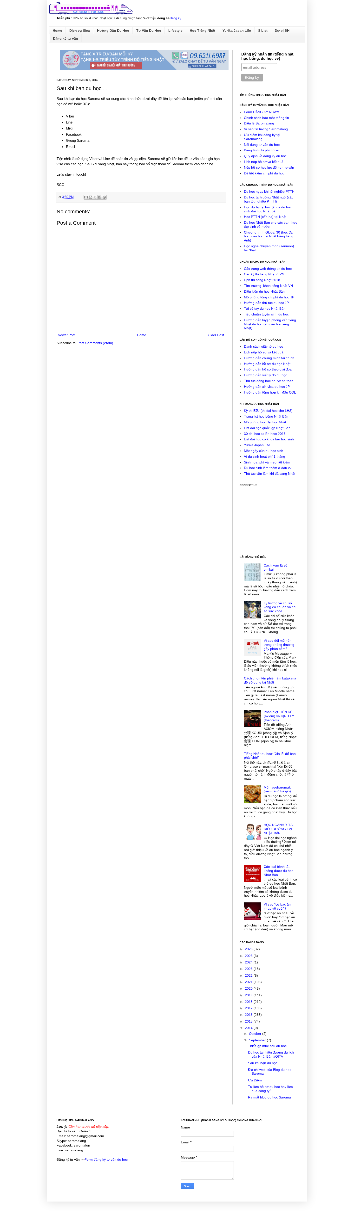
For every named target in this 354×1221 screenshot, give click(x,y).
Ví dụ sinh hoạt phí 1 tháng (264, 456)
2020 (249, 988)
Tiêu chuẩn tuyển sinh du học (266, 314)
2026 (249, 949)
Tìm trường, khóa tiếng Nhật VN (268, 286)
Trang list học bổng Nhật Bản (266, 416)
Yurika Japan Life (237, 30)
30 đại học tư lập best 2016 (265, 434)
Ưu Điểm (255, 1080)
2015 (249, 1021)
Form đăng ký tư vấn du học (106, 1159)
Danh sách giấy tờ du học (263, 346)
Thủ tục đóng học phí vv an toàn (268, 381)
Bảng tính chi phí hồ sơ (261, 150)
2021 (249, 982)
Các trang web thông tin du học (268, 269)
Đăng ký (175, 18)
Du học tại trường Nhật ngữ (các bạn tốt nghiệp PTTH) (268, 199)
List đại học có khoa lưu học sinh (269, 439)
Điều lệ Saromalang (259, 123)
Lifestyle (175, 30)
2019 (249, 995)
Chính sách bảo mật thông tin (266, 118)
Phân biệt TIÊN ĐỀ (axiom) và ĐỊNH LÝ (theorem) (279, 716)
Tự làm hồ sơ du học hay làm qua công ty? (270, 1089)
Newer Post (66, 335)
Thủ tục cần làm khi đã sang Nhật (269, 473)
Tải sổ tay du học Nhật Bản (264, 308)
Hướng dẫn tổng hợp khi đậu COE (270, 392)
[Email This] (86, 197)
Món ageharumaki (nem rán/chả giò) (277, 789)
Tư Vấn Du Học (148, 30)
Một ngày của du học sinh (263, 451)
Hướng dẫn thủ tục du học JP (266, 303)
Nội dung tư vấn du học (262, 145)
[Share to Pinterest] (104, 197)
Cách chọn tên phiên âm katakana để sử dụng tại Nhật (270, 680)
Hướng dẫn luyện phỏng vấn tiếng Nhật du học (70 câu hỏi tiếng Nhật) (270, 324)
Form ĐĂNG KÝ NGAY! (261, 112)
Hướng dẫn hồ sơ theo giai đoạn (269, 369)
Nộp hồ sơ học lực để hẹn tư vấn (269, 167)
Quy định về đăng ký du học (265, 156)
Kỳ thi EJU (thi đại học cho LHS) (268, 411)
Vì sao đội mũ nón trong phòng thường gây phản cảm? (279, 645)
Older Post (216, 335)
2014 (249, 1028)
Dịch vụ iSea (79, 30)
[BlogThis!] (90, 197)
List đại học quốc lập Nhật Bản (267, 428)
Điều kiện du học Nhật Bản (264, 291)
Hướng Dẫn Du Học (113, 30)
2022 (249, 975)
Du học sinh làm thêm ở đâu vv (267, 468)
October (255, 1034)
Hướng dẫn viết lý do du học (265, 375)
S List (263, 30)
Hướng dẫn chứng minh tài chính (269, 358)
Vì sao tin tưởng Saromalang (266, 129)
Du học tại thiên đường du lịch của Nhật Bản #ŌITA (271, 1054)
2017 (249, 1008)
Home (57, 30)
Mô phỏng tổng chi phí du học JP (269, 297)
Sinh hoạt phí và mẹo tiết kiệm (267, 462)
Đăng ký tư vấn (65, 38)
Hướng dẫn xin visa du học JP (267, 386)
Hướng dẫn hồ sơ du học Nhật (267, 364)
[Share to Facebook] (99, 197)
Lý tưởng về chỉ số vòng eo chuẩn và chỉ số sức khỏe (280, 607)
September (258, 1040)
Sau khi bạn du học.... (264, 1063)
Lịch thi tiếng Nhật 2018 (262, 280)
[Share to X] (95, 197)
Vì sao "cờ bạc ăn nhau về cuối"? (277, 906)
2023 (249, 969)
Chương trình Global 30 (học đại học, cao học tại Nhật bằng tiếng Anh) (268, 236)
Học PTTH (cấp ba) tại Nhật (265, 217)
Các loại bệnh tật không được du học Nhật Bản (278, 871)
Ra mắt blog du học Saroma (269, 1097)
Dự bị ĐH (282, 30)
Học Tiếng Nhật (202, 30)
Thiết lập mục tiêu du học (267, 1046)
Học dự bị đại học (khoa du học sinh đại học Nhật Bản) (268, 209)
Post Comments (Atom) (95, 343)
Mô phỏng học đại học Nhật (265, 422)
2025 (249, 956)
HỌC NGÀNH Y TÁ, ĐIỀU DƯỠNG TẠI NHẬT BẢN (279, 829)
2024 (249, 962)
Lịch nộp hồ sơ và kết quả (263, 162)
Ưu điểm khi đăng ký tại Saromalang (262, 137)
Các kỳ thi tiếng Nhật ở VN (264, 274)
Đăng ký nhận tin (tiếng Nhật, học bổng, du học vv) (267, 56)
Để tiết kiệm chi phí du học (264, 173)
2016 (249, 1015)
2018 (249, 1002)
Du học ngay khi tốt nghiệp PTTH (269, 191)
